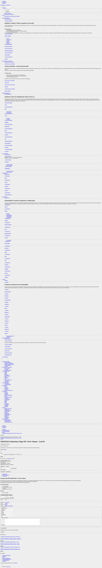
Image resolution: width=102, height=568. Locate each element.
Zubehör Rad (5, 196)
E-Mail (2, 512)
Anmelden (7, 11)
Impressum (4, 561)
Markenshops (5, 173)
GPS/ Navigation (5, 153)
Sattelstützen (7, 403)
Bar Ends (6, 392)
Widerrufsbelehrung (6, 560)
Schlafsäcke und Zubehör (9, 363)
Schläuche (6, 405)
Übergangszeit (10, 505)
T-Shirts (8, 40)
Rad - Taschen (7, 368)
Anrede (2, 508)
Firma (2, 511)
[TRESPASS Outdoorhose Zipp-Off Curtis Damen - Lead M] (10, 437)
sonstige (6, 503)
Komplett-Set (9, 217)
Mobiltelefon (3, 514)
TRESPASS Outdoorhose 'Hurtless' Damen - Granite (10, 543)
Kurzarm (8, 118)
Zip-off (8, 502)
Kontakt (4, 3)
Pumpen (6, 412)
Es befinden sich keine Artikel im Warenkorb (12, 16)
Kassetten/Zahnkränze (8, 395)
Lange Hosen (9, 112)
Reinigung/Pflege (8, 414)
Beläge (8, 213)
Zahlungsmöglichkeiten (6, 555)
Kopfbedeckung (7, 375)
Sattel (6, 402)
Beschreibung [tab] (5, 474)
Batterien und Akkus (8, 408)
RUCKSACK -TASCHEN (7, 61)
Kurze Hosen (9, 111)
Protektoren (7, 377)
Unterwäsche (7, 381)
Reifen (6, 401)
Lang (6, 502)
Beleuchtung (7, 409)
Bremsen (6, 393)
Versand (9, 458)
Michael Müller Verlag (8, 421)
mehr (8, 43)
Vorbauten (6, 406)
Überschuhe (7, 380)
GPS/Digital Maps (8, 384)
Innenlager (6, 394)
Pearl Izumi (6, 388)
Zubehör (4, 279)
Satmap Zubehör (9, 164)
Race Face (6, 389)
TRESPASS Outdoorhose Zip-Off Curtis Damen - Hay (10, 549)
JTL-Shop (8, 566)
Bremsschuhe (9, 216)
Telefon (2, 513)
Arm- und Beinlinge (8, 379)
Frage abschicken (3, 528)
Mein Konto (5, 2)
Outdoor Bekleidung (8, 362)
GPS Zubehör (7, 383)
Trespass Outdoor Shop (9, 390)
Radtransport (7, 413)
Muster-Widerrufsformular (7, 559)
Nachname (3, 510)
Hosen (8, 41)
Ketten (6, 396)
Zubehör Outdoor (8, 365)
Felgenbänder (9, 240)
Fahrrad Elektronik (8, 410)
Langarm (8, 119)
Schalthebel (7, 404)
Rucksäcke (6, 369)
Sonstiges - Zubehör (8, 370)
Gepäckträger (7, 411)
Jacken (8, 38)
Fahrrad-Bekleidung (6, 371)
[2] (3, 469)
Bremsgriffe (9, 214)
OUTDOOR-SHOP (6, 361)
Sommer (6, 505)
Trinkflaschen (7, 417)
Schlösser (6, 416)
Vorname (2, 509)
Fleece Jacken (9, 39)
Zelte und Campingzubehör (9, 364)
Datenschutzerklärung (6, 558)
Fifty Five (6, 387)
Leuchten (6, 366)
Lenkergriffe (7, 399)
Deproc (6, 386)
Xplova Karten (9, 172)
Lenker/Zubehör (7, 398)
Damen (6, 504)
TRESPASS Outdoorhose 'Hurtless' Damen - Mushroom (10, 538)
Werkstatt (6, 418)
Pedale (6, 400)
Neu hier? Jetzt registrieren (9, 14)
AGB (3, 557)
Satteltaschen (7, 415)
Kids (5, 378)
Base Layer (9, 42)
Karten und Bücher (6, 337)
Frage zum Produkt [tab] (6, 475)
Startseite (4, 1)
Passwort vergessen (8, 13)
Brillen (6, 376)
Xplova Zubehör (9, 165)
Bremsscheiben (9, 215)
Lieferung (4, 556)
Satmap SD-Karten (10, 171)
